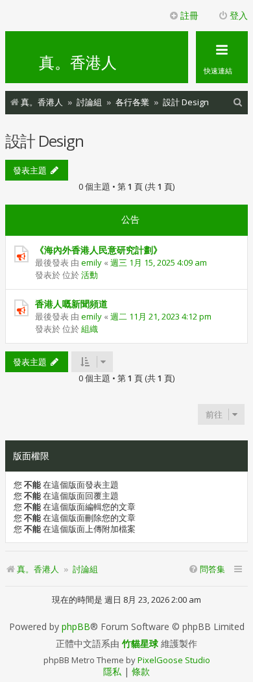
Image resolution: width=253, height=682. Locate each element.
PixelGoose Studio (174, 660)
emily (91, 262)
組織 (89, 329)
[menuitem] (238, 102)
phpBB (76, 627)
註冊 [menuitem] (189, 15)
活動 (89, 275)
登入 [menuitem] (239, 15)
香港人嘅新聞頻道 (71, 303)
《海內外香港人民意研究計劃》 (98, 250)
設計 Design (44, 140)
